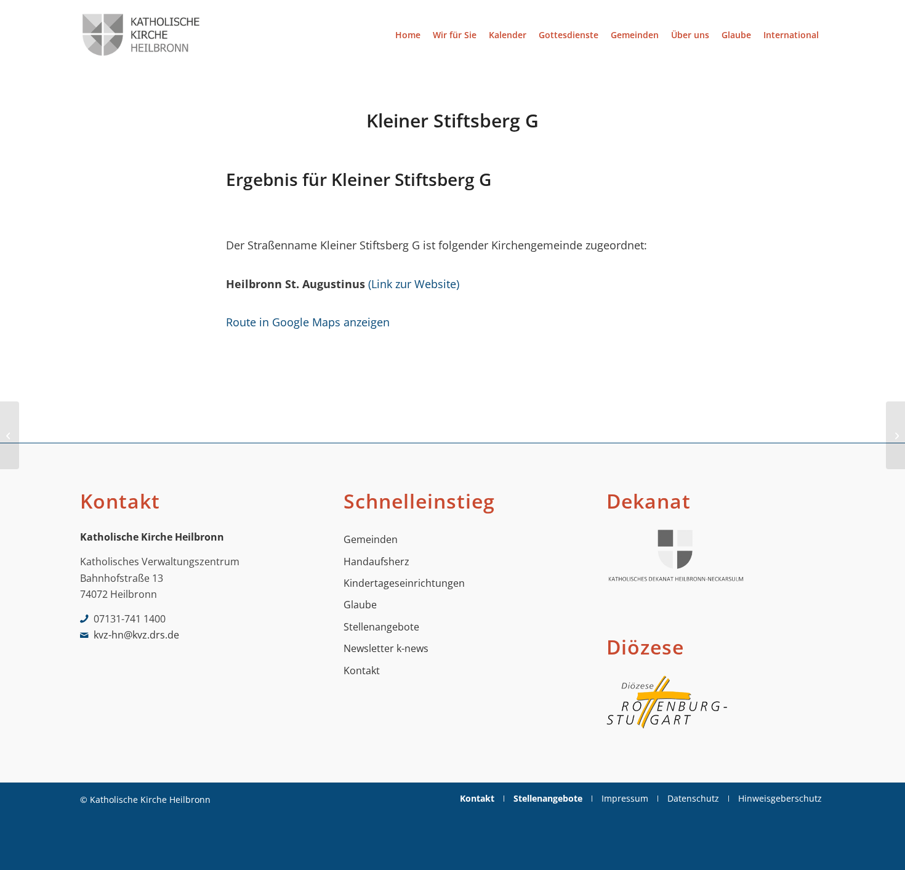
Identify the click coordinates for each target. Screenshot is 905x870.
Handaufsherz (376, 561)
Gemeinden (371, 539)
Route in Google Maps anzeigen (308, 321)
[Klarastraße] (9, 435)
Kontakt (362, 670)
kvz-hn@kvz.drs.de (136, 635)
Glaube (360, 604)
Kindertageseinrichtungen (404, 583)
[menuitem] (408, 35)
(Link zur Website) (413, 283)
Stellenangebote (381, 627)
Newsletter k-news (386, 648)
